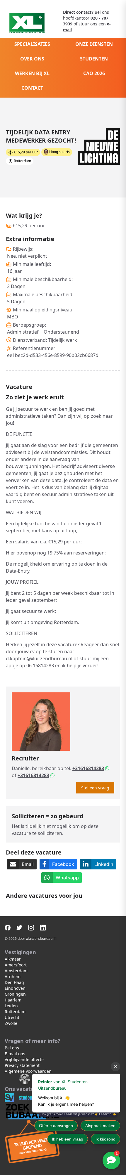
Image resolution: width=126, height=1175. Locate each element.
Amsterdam (16, 970)
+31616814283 (88, 768)
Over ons (32, 59)
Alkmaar (13, 959)
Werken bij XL (32, 73)
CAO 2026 (94, 73)
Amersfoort (16, 965)
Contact (32, 88)
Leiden (11, 1005)
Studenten (94, 59)
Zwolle (11, 1023)
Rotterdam (15, 1011)
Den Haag (14, 982)
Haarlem (13, 1000)
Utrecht (12, 1017)
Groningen (15, 994)
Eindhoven (15, 988)
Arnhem (13, 976)
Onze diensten (94, 44)
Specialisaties (32, 44)
